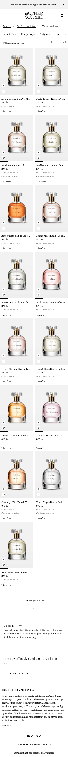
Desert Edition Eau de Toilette (16, 436)
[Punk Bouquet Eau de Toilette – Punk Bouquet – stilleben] (16, 138)
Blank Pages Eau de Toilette (51, 502)
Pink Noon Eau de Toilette (50, 302)
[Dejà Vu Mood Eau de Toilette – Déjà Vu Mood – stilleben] (16, 71)
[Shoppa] (6, 15)
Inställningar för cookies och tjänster (34, 753)
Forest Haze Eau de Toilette (51, 369)
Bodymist (45, 34)
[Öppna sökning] (16, 15)
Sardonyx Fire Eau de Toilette (16, 502)
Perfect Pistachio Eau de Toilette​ (16, 302)
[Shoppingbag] (62, 15)
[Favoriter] (52, 15)
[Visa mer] (34, 4)
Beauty (7, 26)
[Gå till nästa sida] (41, 608)
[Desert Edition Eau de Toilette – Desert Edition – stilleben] (16, 408)
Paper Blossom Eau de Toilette (16, 369)
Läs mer (6, 726)
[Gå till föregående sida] (26, 608)
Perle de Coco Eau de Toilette (51, 99)
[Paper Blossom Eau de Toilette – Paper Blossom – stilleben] (16, 341)
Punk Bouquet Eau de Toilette (16, 165)
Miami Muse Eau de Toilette (51, 236)
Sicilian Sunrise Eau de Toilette (51, 165)
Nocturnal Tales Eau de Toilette (16, 573)
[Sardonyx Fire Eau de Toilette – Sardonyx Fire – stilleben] (16, 474)
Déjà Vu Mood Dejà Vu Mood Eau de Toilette (16, 99)
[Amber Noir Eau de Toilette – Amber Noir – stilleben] (16, 208)
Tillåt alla (34, 736)
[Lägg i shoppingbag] (3, 85)
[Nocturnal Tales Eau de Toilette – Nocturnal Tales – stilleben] (16, 545)
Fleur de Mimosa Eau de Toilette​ (51, 436)
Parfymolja (28, 34)
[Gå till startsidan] (34, 15)
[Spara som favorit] (3, 91)
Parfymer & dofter (26, 26)
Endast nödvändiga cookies (34, 744)
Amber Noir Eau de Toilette (16, 236)
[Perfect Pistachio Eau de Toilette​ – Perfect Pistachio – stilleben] (16, 275)
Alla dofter (10, 34)
